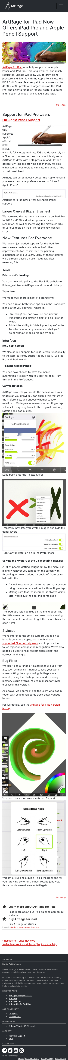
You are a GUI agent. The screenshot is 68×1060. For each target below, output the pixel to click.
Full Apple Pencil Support (21, 120)
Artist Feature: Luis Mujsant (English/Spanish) (29, 944)
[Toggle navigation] (60, 6)
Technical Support (17, 1036)
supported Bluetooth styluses (20, 643)
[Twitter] (11, 1050)
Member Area (15, 1016)
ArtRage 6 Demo (16, 1001)
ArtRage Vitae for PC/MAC (20, 996)
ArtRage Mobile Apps (20, 927)
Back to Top (60, 1058)
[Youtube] (16, 1050)
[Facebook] (5, 1050)
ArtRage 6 (13, 998)
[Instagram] (21, 1050)
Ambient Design (32, 1058)
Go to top (61, 105)
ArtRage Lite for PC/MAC (20, 1004)
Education (13, 1014)
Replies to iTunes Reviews (19, 940)
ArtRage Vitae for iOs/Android (21, 1026)
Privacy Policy (47, 1058)
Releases (35, 927)
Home (21, 1058)
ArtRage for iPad (12, 67)
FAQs (11, 1038)
